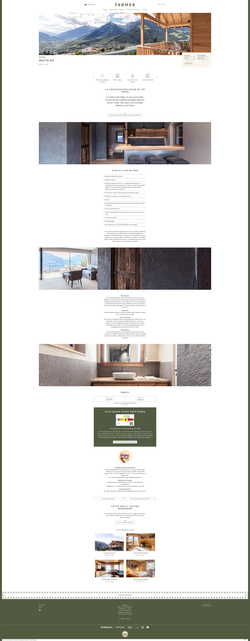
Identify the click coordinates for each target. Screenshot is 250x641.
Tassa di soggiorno (108, 498)
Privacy (129, 618)
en (162, 4)
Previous (94, 77)
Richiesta (207, 605)
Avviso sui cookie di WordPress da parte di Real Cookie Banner (19, 640)
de (159, 4)
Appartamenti (113, 9)
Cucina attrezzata (147, 80)
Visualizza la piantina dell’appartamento (125, 115)
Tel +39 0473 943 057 (245, 630)
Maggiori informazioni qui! (125, 442)
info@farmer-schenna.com (125, 612)
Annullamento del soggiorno (139, 498)
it (164, 4)
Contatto (144, 9)
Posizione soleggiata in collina (102, 81)
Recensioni (42, 605)
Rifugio (122, 9)
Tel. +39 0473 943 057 (125, 610)
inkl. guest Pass (125, 404)
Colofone (122, 618)
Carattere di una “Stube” (133, 81)
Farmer (105, 9)
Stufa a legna (117, 80)
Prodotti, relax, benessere (133, 9)
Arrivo (40, 607)
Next (156, 77)
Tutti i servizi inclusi (125, 522)
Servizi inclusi (125, 595)
